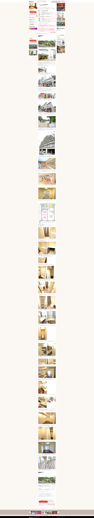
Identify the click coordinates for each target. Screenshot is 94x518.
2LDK (50, 7)
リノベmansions (46, 8)
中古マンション (50, 8)
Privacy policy (44, 515)
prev (29, 513)
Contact (40, 515)
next (58, 513)
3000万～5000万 (47, 7)
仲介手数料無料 (53, 8)
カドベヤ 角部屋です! (41, 495)
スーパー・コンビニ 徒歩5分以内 (41, 8)
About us (35, 515)
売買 (52, 496)
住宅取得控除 (59, 30)
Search (32, 515)
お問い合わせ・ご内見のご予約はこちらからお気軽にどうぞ (45, 21)
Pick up (38, 515)
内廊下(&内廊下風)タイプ (49, 496)
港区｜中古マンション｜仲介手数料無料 (42, 7)
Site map (47, 515)
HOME (29, 515)
